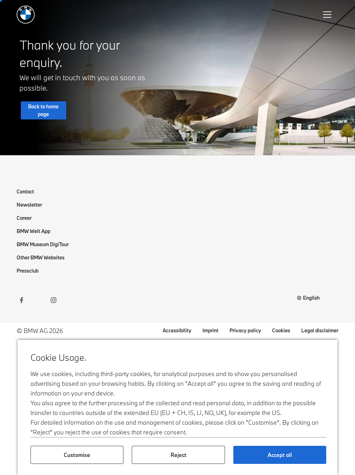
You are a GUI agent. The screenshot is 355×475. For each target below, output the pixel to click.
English (311, 297)
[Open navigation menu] (328, 14)
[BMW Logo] (26, 15)
